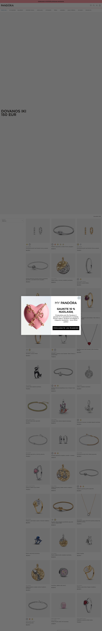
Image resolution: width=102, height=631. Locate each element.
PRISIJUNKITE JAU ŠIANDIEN (65, 328)
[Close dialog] (79, 298)
